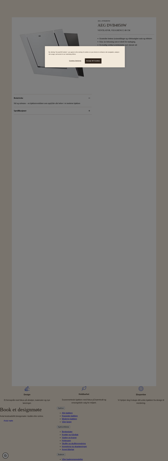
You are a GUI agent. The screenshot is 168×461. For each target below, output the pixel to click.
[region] (85, 56)
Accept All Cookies (93, 61)
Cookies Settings (75, 60)
